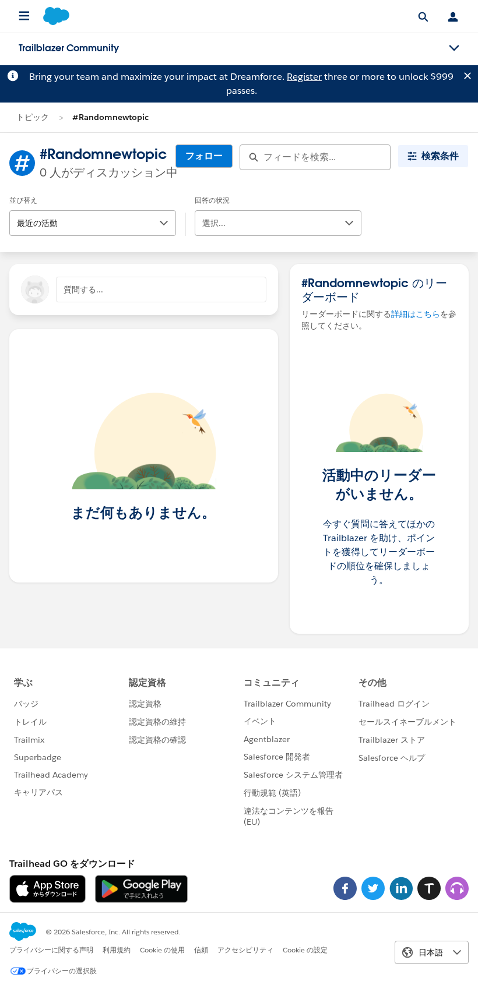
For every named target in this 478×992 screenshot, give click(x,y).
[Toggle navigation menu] (454, 48)
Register (304, 76)
